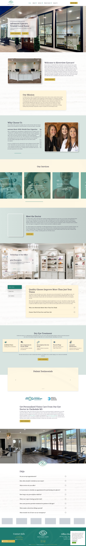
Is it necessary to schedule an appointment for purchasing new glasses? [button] (40, 490)
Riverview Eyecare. (33, 544)
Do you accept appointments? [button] (28, 476)
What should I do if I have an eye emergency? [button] (33, 512)
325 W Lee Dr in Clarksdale (52, 415)
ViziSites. (45, 544)
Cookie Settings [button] (74, 540)
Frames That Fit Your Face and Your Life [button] (40, 312)
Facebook (53, 416)
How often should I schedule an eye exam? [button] (32, 481)
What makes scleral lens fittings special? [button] (31, 508)
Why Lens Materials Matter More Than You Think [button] (43, 307)
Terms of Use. (49, 544)
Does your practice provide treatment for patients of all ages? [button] (37, 503)
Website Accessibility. (54, 544)
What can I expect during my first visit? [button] (31, 499)
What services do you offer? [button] (27, 485)
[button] (15, 33)
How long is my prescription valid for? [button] (31, 494)
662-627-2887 (32, 415)
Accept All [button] (74, 542)
